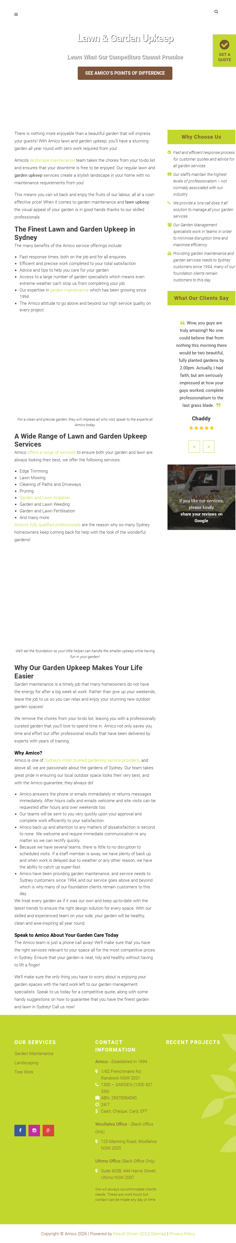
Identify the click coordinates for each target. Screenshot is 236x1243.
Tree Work (23, 1072)
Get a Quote (224, 57)
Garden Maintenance (34, 1053)
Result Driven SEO (130, 1233)
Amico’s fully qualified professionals (47, 524)
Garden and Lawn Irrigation (45, 497)
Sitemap (158, 1233)
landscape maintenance (52, 160)
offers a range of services (51, 452)
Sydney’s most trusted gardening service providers (92, 760)
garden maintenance (69, 290)
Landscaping (26, 1062)
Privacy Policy (182, 1233)
